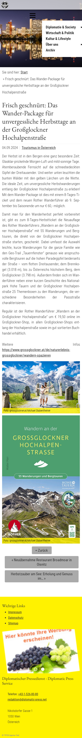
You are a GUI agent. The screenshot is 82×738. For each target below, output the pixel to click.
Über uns (52, 44)
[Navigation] (32, 15)
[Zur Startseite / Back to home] (4, 7)
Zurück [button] (41, 550)
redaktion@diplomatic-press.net (27, 699)
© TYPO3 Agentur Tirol (10, 735)
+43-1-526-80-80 (28, 694)
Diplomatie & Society (61, 27)
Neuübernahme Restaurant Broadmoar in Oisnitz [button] (42, 562)
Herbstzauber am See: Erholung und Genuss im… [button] (42, 576)
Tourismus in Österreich (39, 147)
